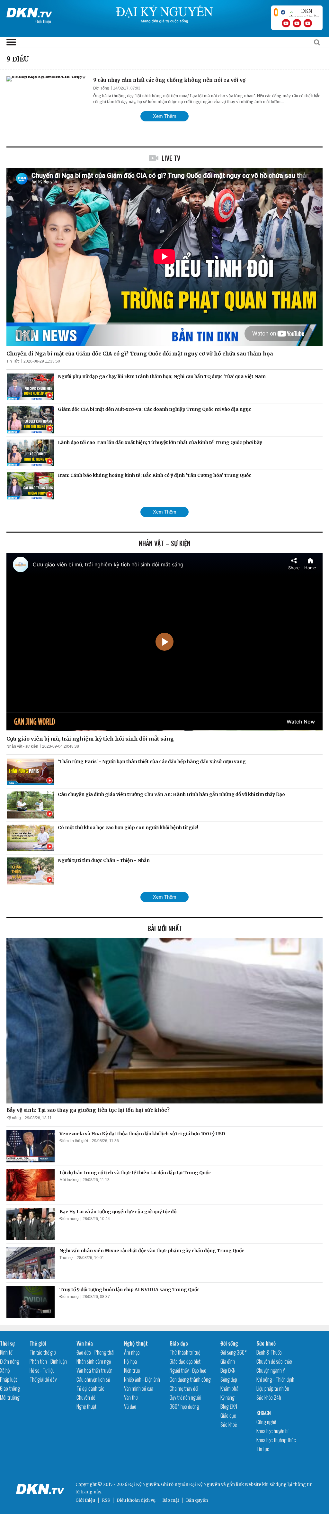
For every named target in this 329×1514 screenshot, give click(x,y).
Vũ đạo (130, 1406)
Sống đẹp (228, 1379)
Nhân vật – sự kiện (165, 543)
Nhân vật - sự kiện (22, 746)
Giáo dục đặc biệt (185, 1361)
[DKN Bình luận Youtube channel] (297, 23)
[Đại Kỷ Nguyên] (29, 11)
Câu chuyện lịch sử (93, 1379)
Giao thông (10, 1388)
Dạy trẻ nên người (185, 1397)
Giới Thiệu (43, 21)
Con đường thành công (190, 1379)
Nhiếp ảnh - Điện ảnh (142, 1379)
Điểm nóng (69, 1218)
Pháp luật (8, 1379)
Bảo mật (170, 1500)
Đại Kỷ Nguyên (204, 1484)
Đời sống (101, 88)
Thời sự (66, 1257)
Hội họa (130, 1361)
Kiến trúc (132, 1370)
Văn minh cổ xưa (138, 1388)
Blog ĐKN (228, 1406)
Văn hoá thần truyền (94, 1370)
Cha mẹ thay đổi (184, 1388)
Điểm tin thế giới (73, 1141)
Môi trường (69, 1180)
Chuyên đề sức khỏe (274, 1361)
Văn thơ (131, 1397)
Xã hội (5, 1370)
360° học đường (184, 1406)
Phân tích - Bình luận (48, 1361)
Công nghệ (266, 1422)
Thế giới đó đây (43, 1379)
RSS (106, 1500)
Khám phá (229, 1388)
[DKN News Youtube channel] (286, 23)
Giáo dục (179, 1343)
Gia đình (227, 1361)
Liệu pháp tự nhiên (272, 1388)
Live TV (171, 158)
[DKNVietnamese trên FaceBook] (283, 12)
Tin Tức (13, 361)
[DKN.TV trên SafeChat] (276, 12)
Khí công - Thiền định (275, 1379)
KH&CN (263, 1413)
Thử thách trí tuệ (185, 1352)
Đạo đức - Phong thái (95, 1352)
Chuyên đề (85, 1397)
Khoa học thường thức (276, 1440)
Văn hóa (84, 1343)
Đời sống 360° (233, 1352)
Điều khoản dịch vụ (136, 1500)
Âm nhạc (132, 1352)
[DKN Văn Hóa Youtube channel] (308, 23)
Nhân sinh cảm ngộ (93, 1361)
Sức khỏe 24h (268, 1397)
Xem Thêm (164, 116)
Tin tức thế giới (43, 1352)
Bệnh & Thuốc (269, 1352)
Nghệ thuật (86, 1406)
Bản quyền (197, 1500)
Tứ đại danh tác (90, 1388)
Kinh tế (6, 1352)
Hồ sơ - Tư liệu (42, 1370)
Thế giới (38, 1343)
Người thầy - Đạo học (188, 1370)
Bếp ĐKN (228, 1370)
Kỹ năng (13, 1118)
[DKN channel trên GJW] (304, 12)
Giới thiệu (85, 1500)
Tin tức (262, 1449)
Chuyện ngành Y (270, 1370)
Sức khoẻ (228, 1424)
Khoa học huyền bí (272, 1431)
